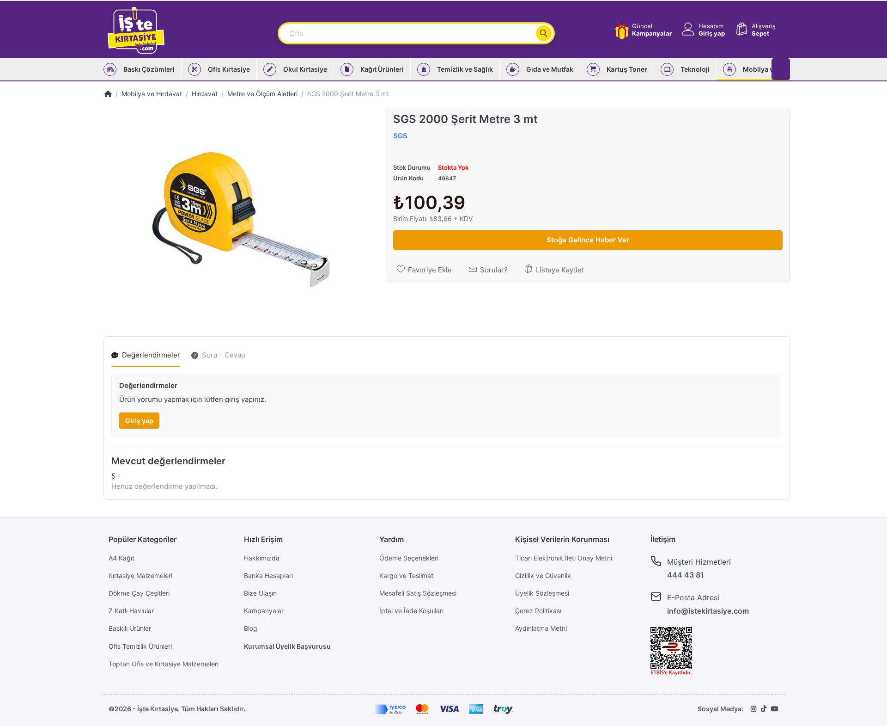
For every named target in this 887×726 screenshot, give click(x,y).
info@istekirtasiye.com (708, 610)
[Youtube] (774, 709)
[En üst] (108, 93)
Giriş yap (139, 421)
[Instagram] (753, 709)
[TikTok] (763, 709)
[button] (702, 30)
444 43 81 (685, 574)
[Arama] (544, 33)
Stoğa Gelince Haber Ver (588, 239)
